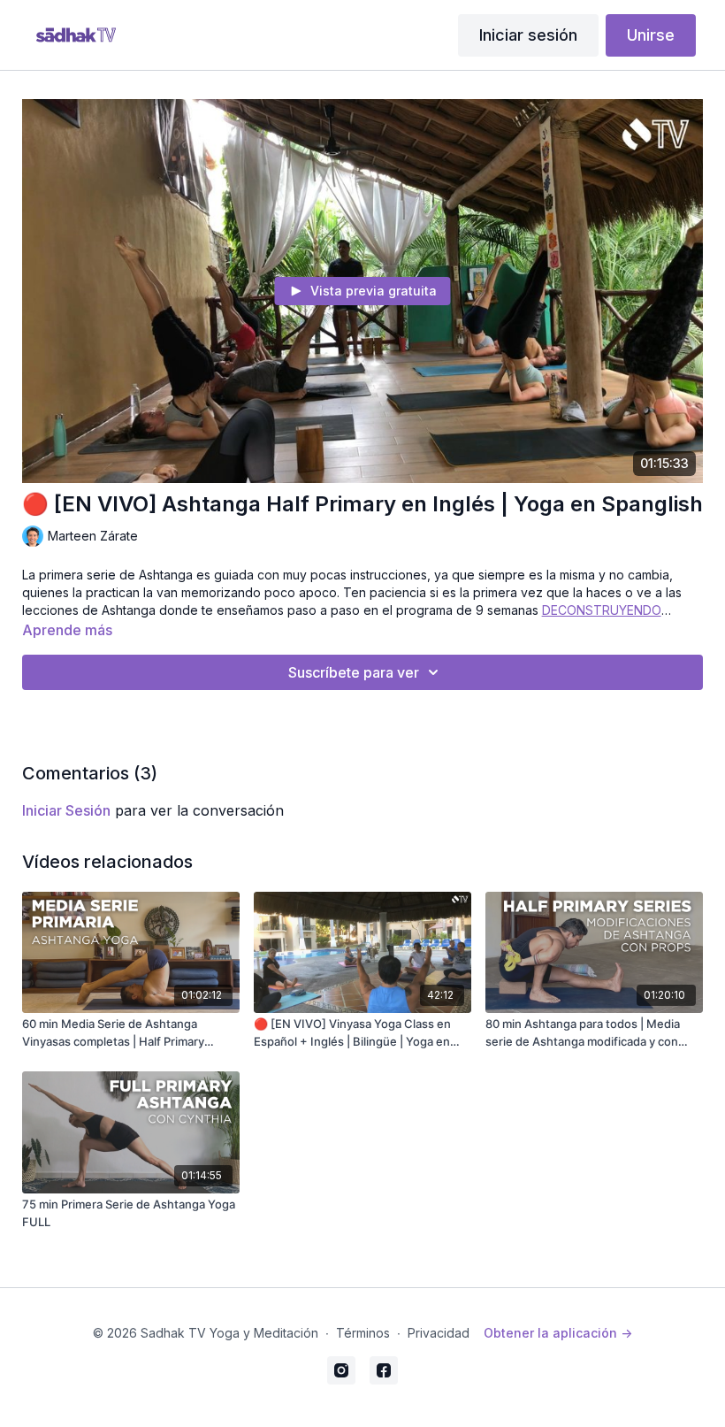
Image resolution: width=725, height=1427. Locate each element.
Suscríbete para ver (353, 672)
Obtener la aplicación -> (558, 1332)
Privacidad (438, 1332)
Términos (363, 1332)
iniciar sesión (66, 810)
